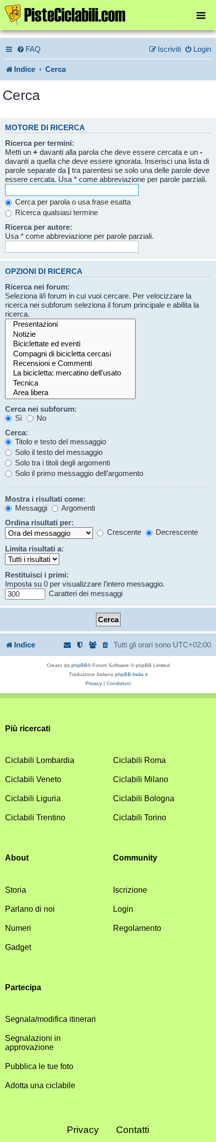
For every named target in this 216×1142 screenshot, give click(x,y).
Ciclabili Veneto (33, 779)
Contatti (132, 1129)
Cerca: (16, 432)
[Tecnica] (70, 383)
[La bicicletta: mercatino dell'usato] (70, 373)
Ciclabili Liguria (33, 798)
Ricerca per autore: (38, 227)
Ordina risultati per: (39, 522)
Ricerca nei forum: (37, 286)
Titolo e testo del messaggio (59, 441)
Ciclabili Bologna (143, 798)
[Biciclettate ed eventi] (70, 344)
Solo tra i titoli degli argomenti (61, 462)
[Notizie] (70, 334)
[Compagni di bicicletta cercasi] (70, 354)
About (17, 857)
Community (135, 857)
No (40, 418)
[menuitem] (29, 49)
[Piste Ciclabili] (108, 14)
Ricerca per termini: (39, 143)
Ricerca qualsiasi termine (55, 212)
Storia (15, 890)
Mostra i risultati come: (45, 499)
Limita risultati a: (34, 548)
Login (123, 909)
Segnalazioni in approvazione (33, 1043)
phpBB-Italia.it (131, 674)
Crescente (123, 532)
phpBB (79, 665)
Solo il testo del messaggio (57, 452)
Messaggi (30, 508)
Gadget (18, 947)
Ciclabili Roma (139, 760)
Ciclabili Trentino (35, 817)
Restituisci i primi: (37, 574)
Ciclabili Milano (140, 779)
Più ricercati (27, 728)
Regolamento (137, 928)
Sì (17, 418)
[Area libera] (70, 393)
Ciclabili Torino (139, 817)
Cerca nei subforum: (41, 409)
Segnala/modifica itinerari (50, 1019)
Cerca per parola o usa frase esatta (72, 202)
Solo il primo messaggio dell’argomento (78, 473)
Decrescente (176, 532)
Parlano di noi (30, 909)
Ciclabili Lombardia (39, 760)
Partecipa (23, 987)
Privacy (83, 1129)
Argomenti (77, 508)
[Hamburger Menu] (201, 15)
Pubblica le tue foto (39, 1066)
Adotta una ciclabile (40, 1085)
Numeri (18, 928)
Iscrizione (130, 890)
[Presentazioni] (70, 324)
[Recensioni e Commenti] (70, 363)
